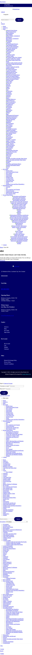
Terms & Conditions (8, 511)
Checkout (5, 473)
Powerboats (5, 599)
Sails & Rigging (6, 604)
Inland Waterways (7, 562)
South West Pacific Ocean (12, 407)
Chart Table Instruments (8, 536)
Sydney (5, 508)
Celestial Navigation (10, 578)
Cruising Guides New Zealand (13, 543)
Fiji (7, 423)
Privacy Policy (6, 496)
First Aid (5, 552)
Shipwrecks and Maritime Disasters (14, 454)
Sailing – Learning (7, 601)
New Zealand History (8, 594)
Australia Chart (6, 465)
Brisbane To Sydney (8, 466)
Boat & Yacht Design (8, 527)
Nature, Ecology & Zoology (12, 445)
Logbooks (5, 566)
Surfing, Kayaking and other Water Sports (13, 639)
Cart (4, 469)
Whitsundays (6, 513)
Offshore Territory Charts (9, 493)
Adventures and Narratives (12, 431)
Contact (5, 457)
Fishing (7, 438)
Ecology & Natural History (9, 548)
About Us (5, 402)
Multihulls (5, 574)
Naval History (6, 575)
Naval (7, 447)
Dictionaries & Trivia (8, 547)
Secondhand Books (7, 608)
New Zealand (9, 408)
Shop (1, 645)
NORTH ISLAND (10, 585)
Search (19, 19)
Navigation (8, 446)
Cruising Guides (7, 478)
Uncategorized (6, 643)
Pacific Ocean (9, 406)
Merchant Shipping (7, 572)
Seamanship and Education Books (14, 453)
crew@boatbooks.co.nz (7, 315)
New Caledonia (6, 579)
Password (2, 388)
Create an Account (8, 383)
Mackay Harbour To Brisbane (10, 484)
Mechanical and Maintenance (13, 442)
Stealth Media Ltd (26, 374)
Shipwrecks (5, 635)
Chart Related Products (8, 535)
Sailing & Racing (7, 602)
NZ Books (5, 598)
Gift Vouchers (6, 559)
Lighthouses (6, 564)
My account (6, 485)
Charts (4, 470)
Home (1, 247)
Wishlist (2, 653)
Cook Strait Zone (10, 415)
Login (3, 392)
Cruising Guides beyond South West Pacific (16, 541)
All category (6, 524)
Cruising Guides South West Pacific (14, 544)
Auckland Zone (9, 414)
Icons (4, 482)
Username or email (5, 386)
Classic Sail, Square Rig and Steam (14, 434)
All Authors (5, 462)
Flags (4, 555)
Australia (8, 422)
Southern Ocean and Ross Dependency (15, 419)
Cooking (5, 539)
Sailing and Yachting (11, 452)
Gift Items (5, 558)
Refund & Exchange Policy (9, 497)
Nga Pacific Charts (7, 595)
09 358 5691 (5, 289)
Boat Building (6, 528)
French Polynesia (10, 426)
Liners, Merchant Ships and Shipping (14, 441)
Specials (5, 637)
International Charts (7, 421)
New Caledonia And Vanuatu (13, 425)
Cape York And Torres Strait (9, 468)
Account (2, 649)
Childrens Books (7, 537)
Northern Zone (9, 412)
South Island (9, 411)
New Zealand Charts (8, 581)
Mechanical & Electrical (8, 571)
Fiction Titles (6, 550)
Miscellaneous (9, 443)
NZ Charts (5, 404)
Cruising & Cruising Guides (12, 435)
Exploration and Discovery (12, 437)
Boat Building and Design (12, 433)
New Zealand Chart (7, 488)
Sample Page (6, 499)
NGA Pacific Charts (10, 429)
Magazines (5, 568)
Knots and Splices (7, 563)
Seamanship (6, 605)
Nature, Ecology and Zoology (13, 624)
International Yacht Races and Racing (15, 450)
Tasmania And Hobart (8, 509)
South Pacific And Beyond (12, 427)
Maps (4, 570)
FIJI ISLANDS (6, 480)
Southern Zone (9, 416)
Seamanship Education (8, 606)
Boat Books (3, 1)
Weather (8, 456)
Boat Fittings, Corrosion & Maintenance (12, 529)
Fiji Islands (5, 551)
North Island (9, 410)
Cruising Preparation (8, 546)
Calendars (5, 532)
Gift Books (5, 556)
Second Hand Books (8, 430)
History (7, 439)
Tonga (7, 418)
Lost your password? (5, 395)
